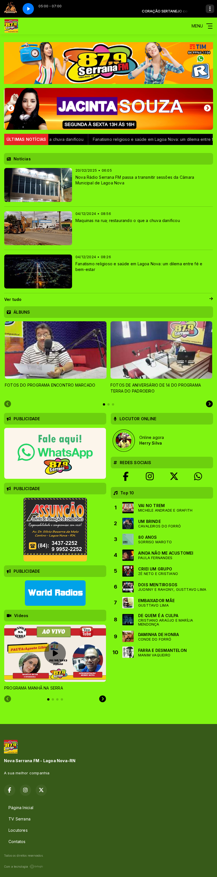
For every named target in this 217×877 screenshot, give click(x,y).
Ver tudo (13, 299)
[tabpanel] (55, 357)
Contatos (17, 841)
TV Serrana (19, 818)
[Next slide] (209, 404)
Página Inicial (20, 807)
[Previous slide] (7, 404)
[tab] (104, 404)
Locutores (18, 830)
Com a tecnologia (16, 866)
